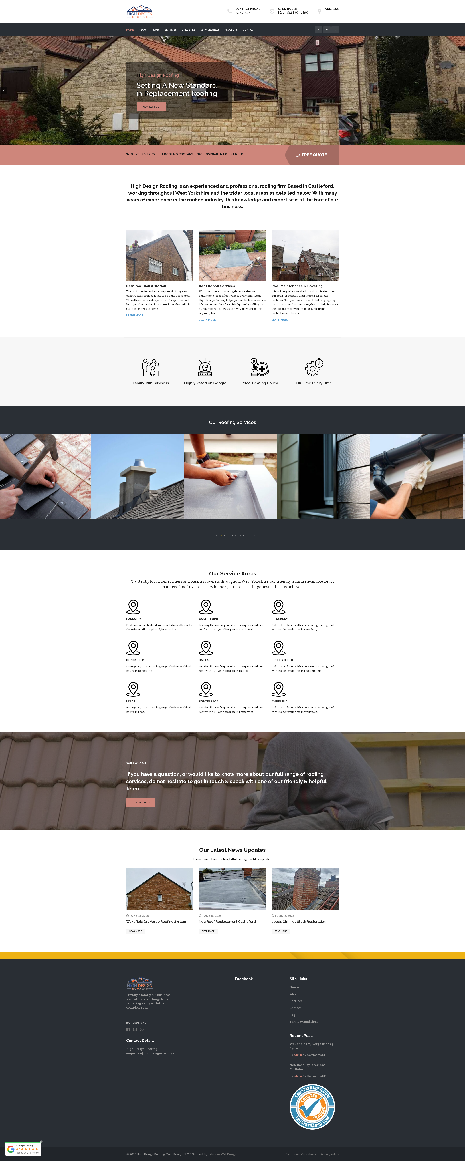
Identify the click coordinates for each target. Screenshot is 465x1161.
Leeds (130, 701)
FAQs (156, 29)
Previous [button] (211, 535)
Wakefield (280, 701)
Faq (292, 1015)
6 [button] (230, 535)
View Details (103, 482)
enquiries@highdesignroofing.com (153, 1053)
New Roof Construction (146, 286)
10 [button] (240, 535)
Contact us (140, 802)
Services (171, 29)
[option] (103, 476)
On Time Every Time (314, 383)
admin (298, 1055)
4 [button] (224, 535)
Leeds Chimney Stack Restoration (299, 921)
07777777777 (242, 12)
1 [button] (216, 535)
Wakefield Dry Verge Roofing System (156, 921)
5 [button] (227, 535)
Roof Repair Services (217, 286)
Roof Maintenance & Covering (297, 286)
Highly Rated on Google (205, 383)
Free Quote (314, 154)
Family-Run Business (151, 383)
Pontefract (208, 701)
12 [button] (246, 535)
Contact (249, 29)
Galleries (188, 29)
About (143, 29)
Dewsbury (280, 619)
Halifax (205, 660)
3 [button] (221, 535)
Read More (135, 931)
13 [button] (249, 535)
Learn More (134, 315)
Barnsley (133, 619)
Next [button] (254, 535)
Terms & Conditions (304, 1021)
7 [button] (232, 535)
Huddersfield (282, 660)
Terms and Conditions (301, 1154)
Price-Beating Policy (259, 383)
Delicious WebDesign (222, 1154)
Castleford (208, 619)
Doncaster (135, 660)
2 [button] (219, 535)
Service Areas (209, 29)
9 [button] (238, 535)
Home (130, 29)
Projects (231, 29)
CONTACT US (267, 107)
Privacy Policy (329, 1154)
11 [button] (243, 535)
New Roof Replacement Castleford (227, 921)
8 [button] (235, 535)
